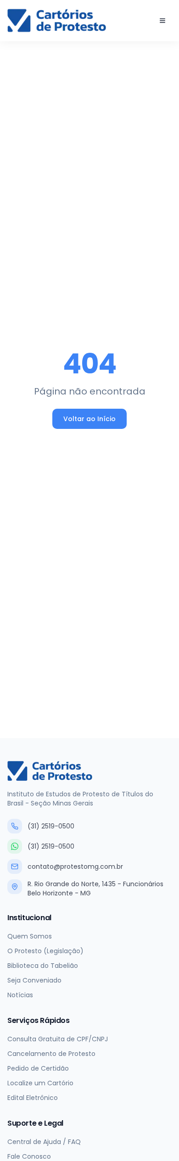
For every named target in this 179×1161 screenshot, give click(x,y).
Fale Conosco (29, 1156)
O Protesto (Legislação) (45, 950)
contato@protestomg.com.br (75, 866)
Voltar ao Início (89, 418)
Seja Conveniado (34, 980)
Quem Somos (29, 936)
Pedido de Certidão (38, 1068)
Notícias (20, 995)
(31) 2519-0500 (51, 826)
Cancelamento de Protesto (51, 1053)
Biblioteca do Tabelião (42, 965)
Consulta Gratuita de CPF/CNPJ (57, 1039)
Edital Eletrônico (32, 1097)
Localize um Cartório (40, 1083)
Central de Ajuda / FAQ (44, 1141)
